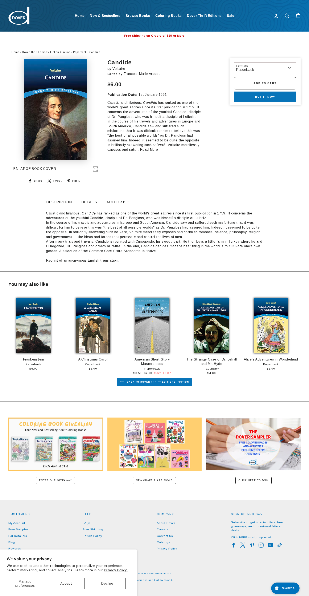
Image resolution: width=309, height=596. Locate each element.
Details (89, 202)
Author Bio (118, 202)
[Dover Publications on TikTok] (279, 545)
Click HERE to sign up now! (251, 537)
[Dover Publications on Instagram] (261, 545)
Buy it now (265, 96)
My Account (16, 523)
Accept (66, 583)
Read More (149, 149)
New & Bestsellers (105, 15)
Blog (11, 542)
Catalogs (163, 542)
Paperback (80, 52)
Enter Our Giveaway (55, 480)
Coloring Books (168, 15)
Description (59, 202)
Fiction (66, 52)
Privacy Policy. (116, 570)
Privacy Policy (167, 548)
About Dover (166, 523)
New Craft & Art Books (154, 480)
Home (80, 15)
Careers (162, 529)
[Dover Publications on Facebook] (233, 545)
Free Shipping (93, 529)
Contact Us (165, 535)
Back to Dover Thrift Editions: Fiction (157, 382)
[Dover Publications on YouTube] (270, 545)
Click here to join (253, 480)
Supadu (169, 580)
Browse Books (137, 15)
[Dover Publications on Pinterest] (252, 545)
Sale (230, 15)
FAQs (86, 523)
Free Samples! (18, 529)
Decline (107, 583)
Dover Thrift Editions (204, 15)
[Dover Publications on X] (242, 545)
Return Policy (92, 535)
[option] (154, 36)
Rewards (14, 548)
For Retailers (17, 535)
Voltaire (118, 69)
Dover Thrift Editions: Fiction (40, 52)
